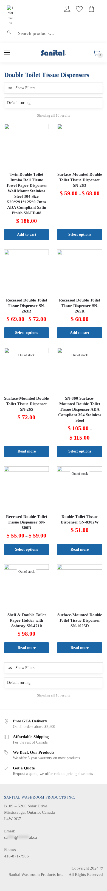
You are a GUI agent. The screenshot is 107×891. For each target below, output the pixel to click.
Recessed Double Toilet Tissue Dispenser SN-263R (26, 305)
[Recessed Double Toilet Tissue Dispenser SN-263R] (26, 272)
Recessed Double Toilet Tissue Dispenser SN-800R (26, 522)
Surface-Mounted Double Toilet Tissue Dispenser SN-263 (79, 180)
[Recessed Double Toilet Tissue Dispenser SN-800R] (26, 488)
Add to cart (26, 234)
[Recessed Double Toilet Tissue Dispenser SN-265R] (79, 272)
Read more (27, 451)
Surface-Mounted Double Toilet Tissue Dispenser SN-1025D (79, 620)
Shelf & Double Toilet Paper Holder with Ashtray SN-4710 (26, 620)
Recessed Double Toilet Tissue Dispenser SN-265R (79, 305)
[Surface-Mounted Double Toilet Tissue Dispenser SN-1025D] (79, 586)
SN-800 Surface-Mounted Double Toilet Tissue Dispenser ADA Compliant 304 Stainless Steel (79, 409)
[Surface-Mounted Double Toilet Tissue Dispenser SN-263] (79, 146)
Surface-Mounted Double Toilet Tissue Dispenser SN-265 (26, 404)
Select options (79, 234)
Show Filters (25, 88)
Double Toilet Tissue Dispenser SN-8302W (80, 519)
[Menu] (7, 53)
